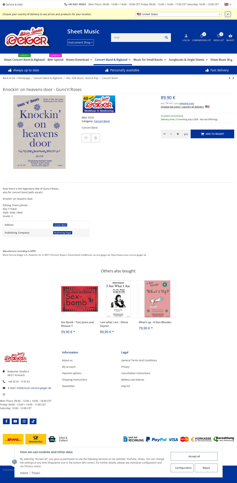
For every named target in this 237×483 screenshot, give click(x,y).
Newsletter (68, 386)
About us (67, 360)
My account (68, 366)
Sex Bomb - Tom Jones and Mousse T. (77, 324)
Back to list (9, 78)
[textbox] (178, 14)
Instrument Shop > (80, 42)
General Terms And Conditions (139, 360)
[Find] (166, 37)
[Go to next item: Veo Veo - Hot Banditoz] (230, 78)
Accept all (194, 456)
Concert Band (102, 121)
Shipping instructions (74, 379)
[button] (14, 4)
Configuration (183, 467)
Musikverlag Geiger (62, 232)
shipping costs (186, 103)
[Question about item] (95, 138)
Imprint (24, 472)
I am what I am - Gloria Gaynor (114, 324)
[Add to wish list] (86, 138)
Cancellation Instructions (135, 373)
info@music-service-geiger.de (34, 388)
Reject (206, 467)
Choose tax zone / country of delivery (182, 106)
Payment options (72, 373)
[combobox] (178, 14)
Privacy (36, 472)
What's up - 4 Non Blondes (155, 322)
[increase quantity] (177, 134)
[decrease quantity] (164, 134)
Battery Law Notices (132, 379)
